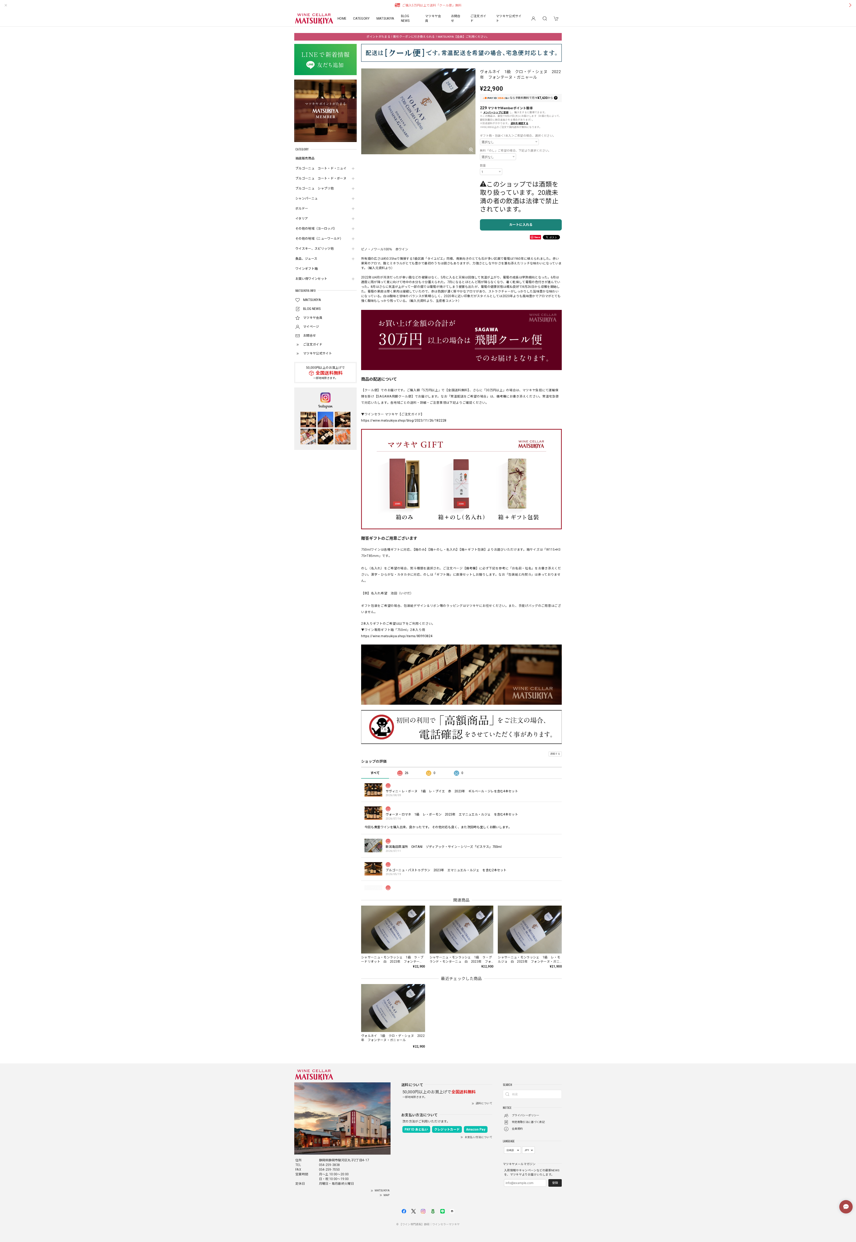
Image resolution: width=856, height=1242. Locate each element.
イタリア (301, 218)
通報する (555, 753)
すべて (375, 773)
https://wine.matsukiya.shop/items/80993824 (396, 636)
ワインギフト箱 (306, 268)
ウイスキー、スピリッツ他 (314, 248)
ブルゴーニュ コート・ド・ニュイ (320, 168)
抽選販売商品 (305, 158)
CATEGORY (361, 18)
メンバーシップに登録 (495, 112)
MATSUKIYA (385, 18)
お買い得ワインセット (311, 278)
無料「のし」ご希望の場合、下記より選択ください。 (515, 150)
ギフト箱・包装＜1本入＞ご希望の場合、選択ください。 (518, 135)
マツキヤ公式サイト (509, 18)
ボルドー (301, 208)
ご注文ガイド (478, 18)
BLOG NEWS (405, 18)
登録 (555, 1182)
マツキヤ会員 (433, 18)
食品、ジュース (306, 258)
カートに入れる (521, 225)
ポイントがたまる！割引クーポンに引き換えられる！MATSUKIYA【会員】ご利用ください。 (427, 36)
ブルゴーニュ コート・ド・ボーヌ (320, 178)
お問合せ (456, 18)
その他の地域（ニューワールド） (319, 238)
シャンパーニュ (306, 198)
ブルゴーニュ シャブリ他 (314, 188)
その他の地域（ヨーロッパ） (316, 228)
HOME (341, 18)
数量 (483, 165)
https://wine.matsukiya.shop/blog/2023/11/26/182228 (404, 420)
